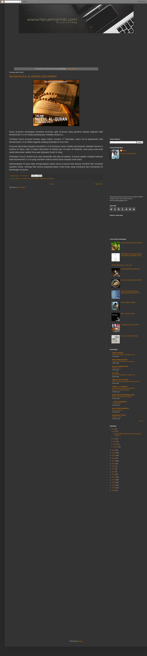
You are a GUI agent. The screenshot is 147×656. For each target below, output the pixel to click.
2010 (113, 488)
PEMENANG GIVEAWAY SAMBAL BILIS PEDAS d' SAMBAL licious (131, 254)
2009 (113, 490)
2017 (113, 469)
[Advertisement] (65, 47)
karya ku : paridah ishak (120, 366)
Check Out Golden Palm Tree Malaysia (123, 361)
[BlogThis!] (34, 176)
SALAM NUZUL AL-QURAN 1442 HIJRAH (33, 76)
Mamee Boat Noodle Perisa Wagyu (122, 396)
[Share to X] (36, 176)
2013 (113, 480)
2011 (113, 485)
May (114, 439)
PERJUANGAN (116, 368)
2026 (113, 429)
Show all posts (72, 69)
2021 (113, 461)
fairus (124, 150)
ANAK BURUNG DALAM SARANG (132, 243)
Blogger (80, 641)
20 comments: (25, 175)
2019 (113, 466)
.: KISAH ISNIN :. (117, 403)
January (116, 447)
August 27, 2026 (116, 417)
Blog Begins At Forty (119, 415)
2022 (113, 458)
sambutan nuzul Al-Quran (47, 178)
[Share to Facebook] (39, 176)
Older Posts (98, 184)
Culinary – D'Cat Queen (119, 386)
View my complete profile (128, 153)
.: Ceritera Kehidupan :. (119, 402)
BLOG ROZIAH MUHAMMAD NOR (123, 395)
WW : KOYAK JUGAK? (128, 313)
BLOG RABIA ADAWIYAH (120, 408)
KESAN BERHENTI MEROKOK (130, 269)
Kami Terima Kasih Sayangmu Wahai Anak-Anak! (125, 381)
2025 (113, 450)
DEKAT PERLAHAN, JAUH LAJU (122, 265)
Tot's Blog (115, 373)
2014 (113, 477)
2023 (113, 455)
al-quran (16, 178)
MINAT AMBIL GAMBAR (128, 302)
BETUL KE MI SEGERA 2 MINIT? (131, 280)
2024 (113, 453)
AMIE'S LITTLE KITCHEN (120, 380)
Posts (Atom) (22, 187)
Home (52, 184)
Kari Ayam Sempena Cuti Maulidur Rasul (123, 354)
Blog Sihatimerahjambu (119, 359)
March (115, 444)
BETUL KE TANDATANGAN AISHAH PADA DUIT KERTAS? (130, 292)
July (114, 431)
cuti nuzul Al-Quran (25, 178)
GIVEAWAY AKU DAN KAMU (130, 325)
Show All (141, 421)
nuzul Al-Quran (35, 178)
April (115, 441)
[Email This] (32, 176)
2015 (113, 474)
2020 (113, 464)
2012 (113, 482)
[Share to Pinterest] (41, 176)
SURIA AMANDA (117, 353)
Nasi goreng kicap (117, 410)
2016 (113, 472)
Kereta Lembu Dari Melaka (129, 336)
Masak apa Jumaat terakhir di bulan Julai (123, 375)
